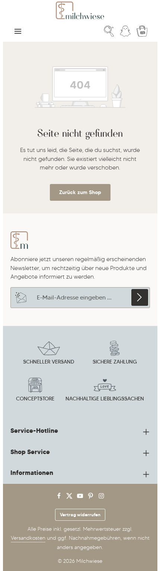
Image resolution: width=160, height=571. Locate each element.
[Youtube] (81, 497)
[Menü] (17, 31)
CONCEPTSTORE (35, 398)
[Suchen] (109, 31)
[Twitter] (70, 497)
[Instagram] (101, 497)
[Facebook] (60, 497)
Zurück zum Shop (80, 192)
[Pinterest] (91, 497)
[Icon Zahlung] (114, 353)
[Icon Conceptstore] (35, 390)
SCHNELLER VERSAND (48, 361)
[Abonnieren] (139, 297)
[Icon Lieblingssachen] (105, 390)
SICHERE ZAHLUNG (115, 361)
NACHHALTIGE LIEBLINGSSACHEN (104, 398)
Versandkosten (28, 538)
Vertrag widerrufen (80, 514)
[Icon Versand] (49, 353)
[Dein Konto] (125, 31)
